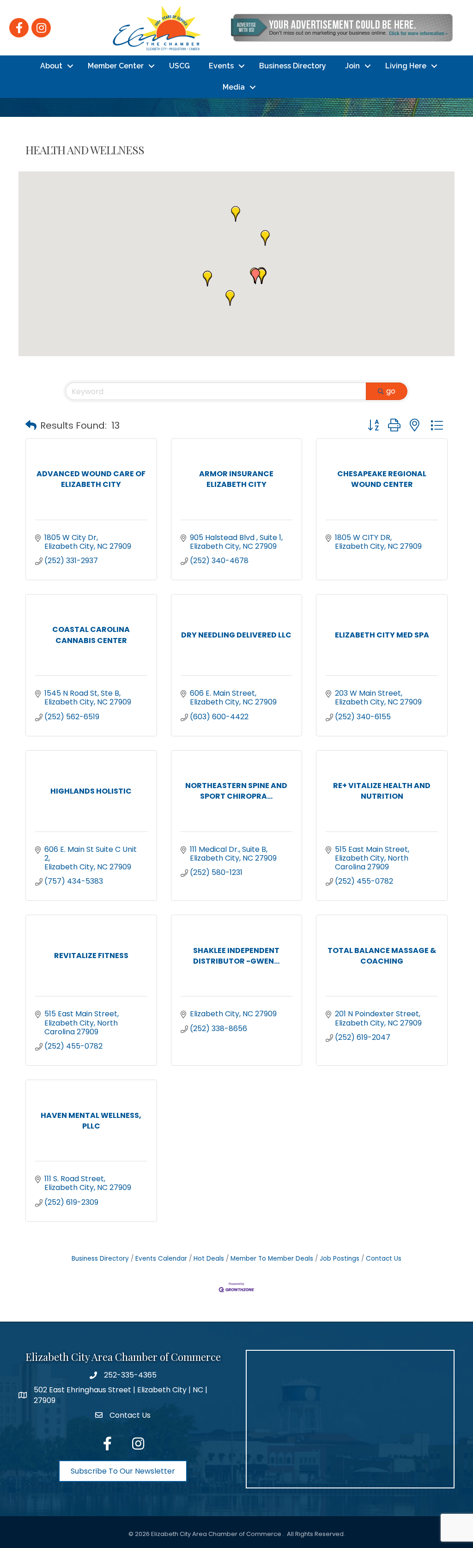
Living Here (405, 65)
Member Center (116, 65)
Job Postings (339, 1258)
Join (352, 65)
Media (234, 87)
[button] (235, 213)
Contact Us (383, 1258)
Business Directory (292, 65)
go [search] (390, 391)
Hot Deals (209, 1258)
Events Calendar (161, 1258)
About (51, 65)
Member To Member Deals (271, 1258)
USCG (179, 65)
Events (221, 65)
